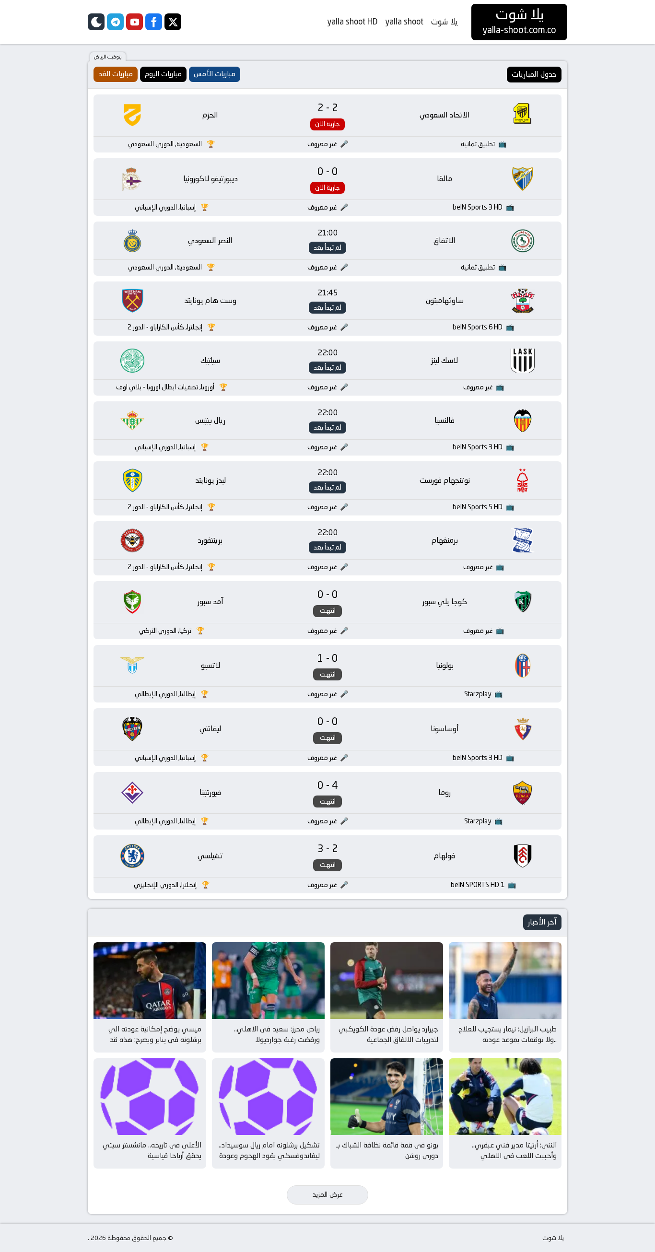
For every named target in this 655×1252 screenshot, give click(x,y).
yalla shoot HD (352, 21)
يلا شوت (444, 21)
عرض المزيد (328, 1194)
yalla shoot (404, 21)
